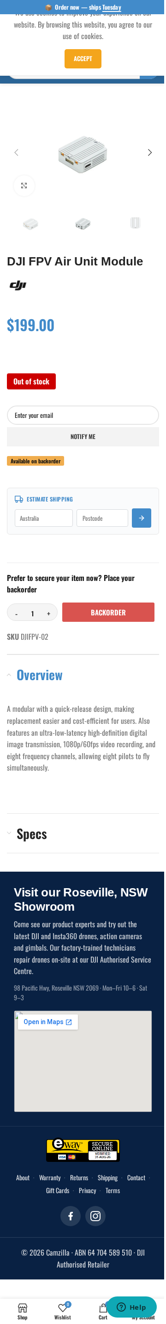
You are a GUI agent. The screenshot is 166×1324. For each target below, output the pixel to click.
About (23, 1177)
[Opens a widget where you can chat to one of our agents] (131, 1307)
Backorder (108, 612)
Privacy (87, 1190)
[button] (16, 152)
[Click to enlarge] (24, 185)
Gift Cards (57, 1190)
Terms (113, 1190)
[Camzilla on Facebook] (70, 1216)
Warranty (49, 1177)
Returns (79, 1177)
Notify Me (83, 436)
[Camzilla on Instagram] (95, 1216)
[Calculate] (141, 518)
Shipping (108, 1177)
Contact (136, 1177)
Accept (83, 58)
